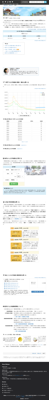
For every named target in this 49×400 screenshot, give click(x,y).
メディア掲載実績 (7, 388)
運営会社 (5, 384)
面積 (8, 173)
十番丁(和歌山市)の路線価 (32, 29)
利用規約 (22, 396)
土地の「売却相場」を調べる (11, 49)
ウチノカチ (40, 344)
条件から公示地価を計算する (10, 47)
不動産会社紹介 (6, 392)
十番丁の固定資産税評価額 (20, 331)
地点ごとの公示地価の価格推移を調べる (13, 51)
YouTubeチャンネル (19, 375)
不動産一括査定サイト (8, 390)
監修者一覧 (5, 386)
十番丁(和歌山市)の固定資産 (41, 29)
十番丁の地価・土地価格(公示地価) (22, 316)
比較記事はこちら (18, 218)
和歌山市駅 (11, 283)
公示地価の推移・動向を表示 (38, 291)
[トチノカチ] (8, 2)
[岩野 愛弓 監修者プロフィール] (18, 69)
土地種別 (7, 179)
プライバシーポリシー (29, 396)
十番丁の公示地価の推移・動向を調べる (13, 45)
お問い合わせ (18, 396)
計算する (14, 183)
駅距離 (7, 169)
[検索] (45, 2)
